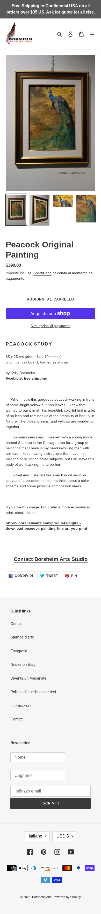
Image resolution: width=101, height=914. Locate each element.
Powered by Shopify (67, 897)
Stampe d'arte (22, 637)
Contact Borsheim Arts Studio (51, 559)
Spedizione (42, 273)
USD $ (62, 836)
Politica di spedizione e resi (33, 691)
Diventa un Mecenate (28, 678)
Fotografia (18, 651)
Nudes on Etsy (22, 664)
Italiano (35, 836)
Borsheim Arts (42, 897)
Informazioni (20, 705)
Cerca (15, 623)
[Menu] (92, 34)
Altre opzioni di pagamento (50, 326)
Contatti (16, 719)
